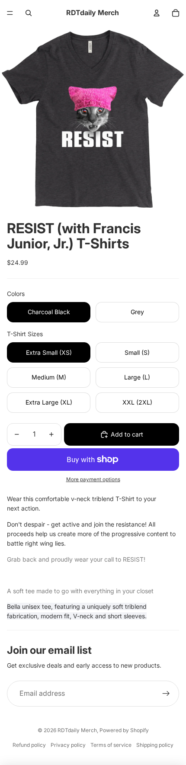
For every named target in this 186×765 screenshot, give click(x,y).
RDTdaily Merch (77, 730)
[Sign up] (166, 694)
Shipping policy (154, 745)
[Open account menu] (156, 12)
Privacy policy (68, 745)
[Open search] (28, 12)
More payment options (93, 479)
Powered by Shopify (124, 730)
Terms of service (110, 745)
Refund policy (29, 745)
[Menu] (10, 13)
